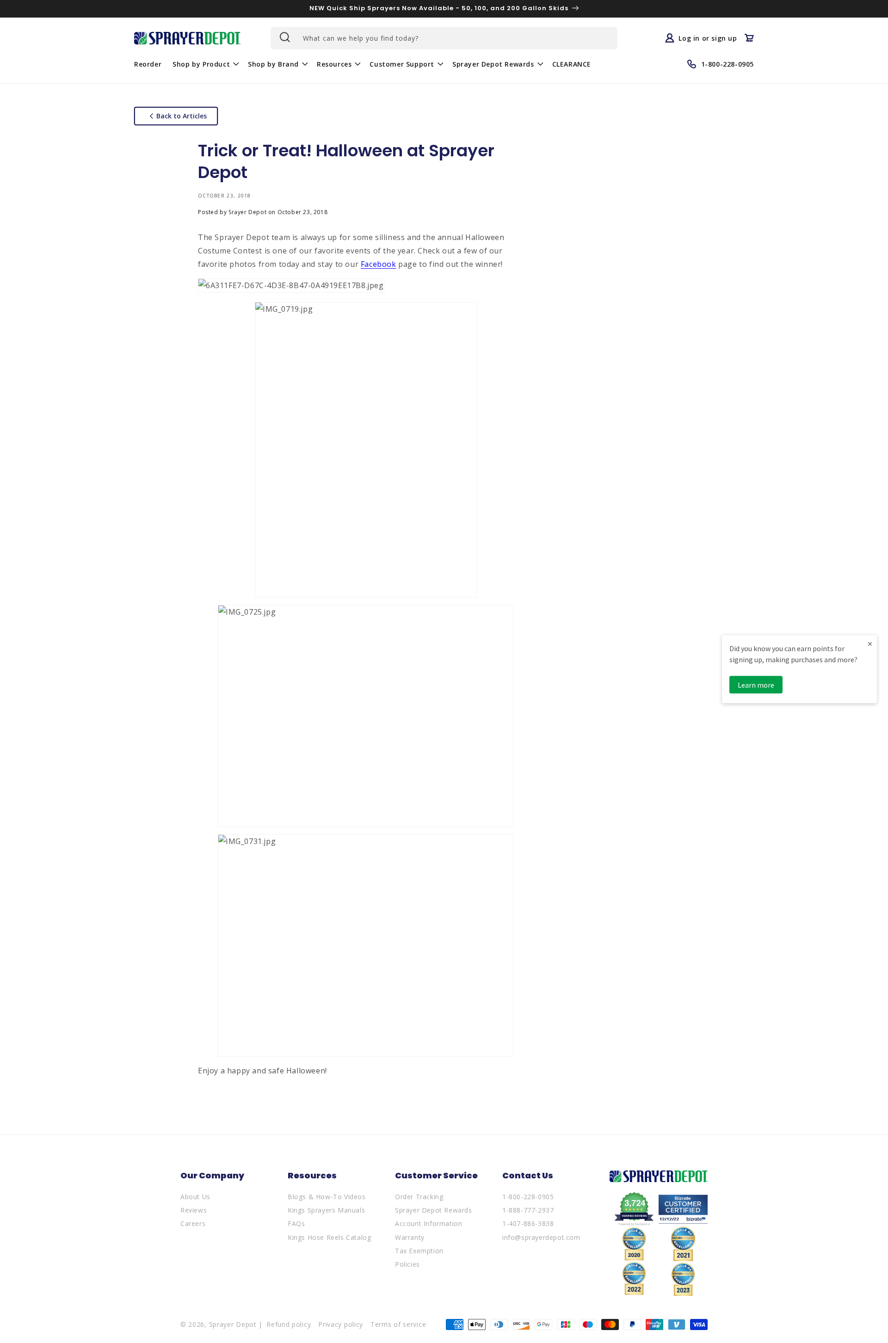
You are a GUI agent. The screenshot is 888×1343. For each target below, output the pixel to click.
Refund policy (288, 1324)
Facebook (378, 264)
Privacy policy (340, 1324)
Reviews (193, 1210)
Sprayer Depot (233, 1324)
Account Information (428, 1223)
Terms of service (398, 1324)
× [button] (870, 643)
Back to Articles (181, 115)
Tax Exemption (419, 1250)
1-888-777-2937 (528, 1210)
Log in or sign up (707, 38)
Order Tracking (419, 1196)
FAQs (296, 1223)
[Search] (284, 37)
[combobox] (444, 38)
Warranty (410, 1237)
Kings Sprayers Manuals (326, 1210)
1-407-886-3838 (528, 1223)
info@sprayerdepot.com (541, 1237)
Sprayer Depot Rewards (433, 1210)
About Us (195, 1196)
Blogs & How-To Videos (327, 1196)
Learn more (756, 685)
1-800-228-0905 (528, 1196)
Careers (192, 1223)
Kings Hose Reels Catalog (329, 1237)
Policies (407, 1264)
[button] (204, 64)
